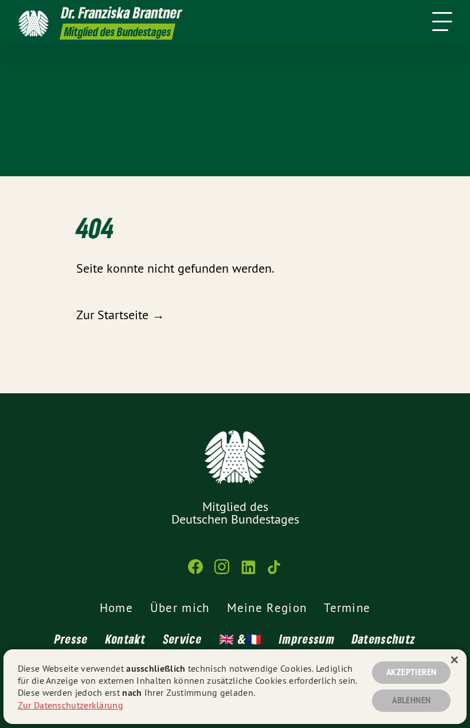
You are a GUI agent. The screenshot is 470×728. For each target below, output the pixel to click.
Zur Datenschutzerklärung (70, 705)
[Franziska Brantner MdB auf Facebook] (195, 572)
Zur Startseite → (120, 315)
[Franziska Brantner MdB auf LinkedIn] (248, 572)
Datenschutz (384, 638)
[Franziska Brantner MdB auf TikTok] (274, 572)
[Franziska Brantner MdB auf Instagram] (222, 572)
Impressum (307, 638)
